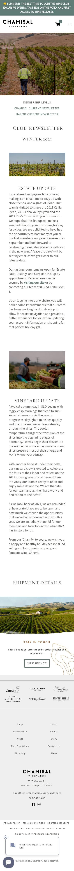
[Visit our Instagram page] (39, 805)
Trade (50, 828)
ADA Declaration (35, 828)
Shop (20, 724)
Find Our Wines (20, 746)
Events (54, 731)
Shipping (20, 753)
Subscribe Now (37, 663)
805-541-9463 (37, 798)
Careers (60, 828)
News (54, 753)
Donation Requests (58, 823)
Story (54, 738)
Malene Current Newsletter (37, 114)
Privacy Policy (12, 823)
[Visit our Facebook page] (33, 805)
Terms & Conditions (34, 823)
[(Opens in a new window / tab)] (13, 689)
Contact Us (54, 746)
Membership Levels (37, 102)
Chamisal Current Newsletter (37, 108)
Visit (54, 724)
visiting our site (34, 282)
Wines (20, 738)
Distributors (16, 828)
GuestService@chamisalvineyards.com (37, 793)
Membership (20, 731)
